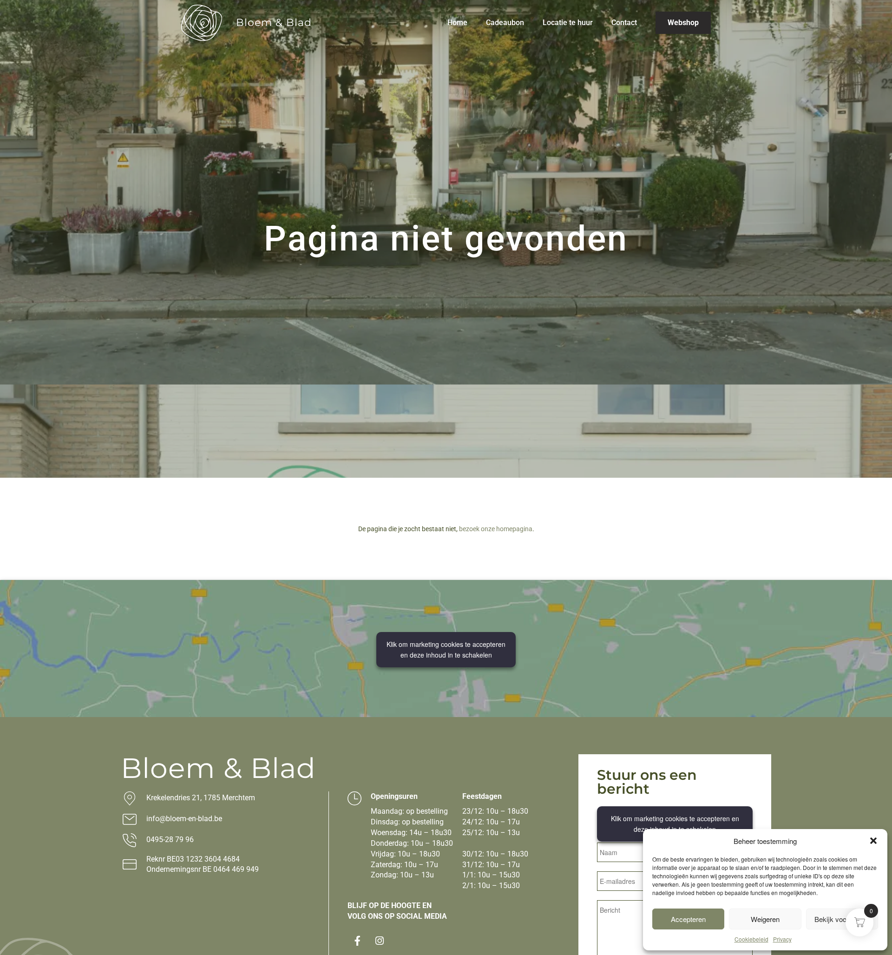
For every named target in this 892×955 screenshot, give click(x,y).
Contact (624, 22)
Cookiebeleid (751, 939)
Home (457, 22)
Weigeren (765, 919)
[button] (873, 840)
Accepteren (688, 919)
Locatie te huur (568, 22)
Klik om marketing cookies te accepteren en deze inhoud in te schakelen (446, 649)
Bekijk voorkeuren (842, 919)
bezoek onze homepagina (495, 529)
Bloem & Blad (274, 22)
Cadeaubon (505, 22)
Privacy (782, 939)
